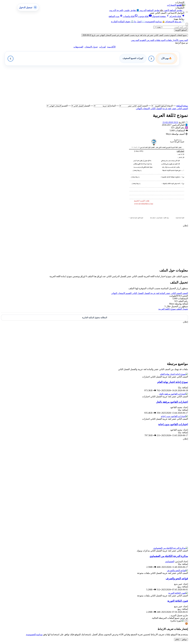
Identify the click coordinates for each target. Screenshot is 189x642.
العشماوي (169, 561)
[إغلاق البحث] (154, 27)
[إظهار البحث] (187, 24)
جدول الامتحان (91, 47)
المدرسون (183, 40)
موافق (184, 639)
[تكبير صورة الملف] (156, 223)
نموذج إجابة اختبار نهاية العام (172, 382)
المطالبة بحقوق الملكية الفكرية (94, 318)
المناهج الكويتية (181, 30)
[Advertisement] (105, 85)
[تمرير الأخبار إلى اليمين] (151, 59)
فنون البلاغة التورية (177, 600)
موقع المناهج (182, 106)
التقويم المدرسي (138, 40)
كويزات (102, 47)
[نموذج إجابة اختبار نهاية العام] (174, 374)
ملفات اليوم (166, 40)
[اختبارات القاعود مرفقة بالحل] (173, 394)
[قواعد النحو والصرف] (177, 570)
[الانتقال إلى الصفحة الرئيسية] (181, 5)
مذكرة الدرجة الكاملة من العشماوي (169, 556)
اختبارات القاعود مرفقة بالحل (172, 401)
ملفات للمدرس (153, 40)
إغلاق (177, 639)
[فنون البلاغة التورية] (178, 593)
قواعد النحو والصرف (177, 578)
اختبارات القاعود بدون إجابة (173, 424)
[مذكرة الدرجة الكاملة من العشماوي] (170, 548)
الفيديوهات (78, 47)
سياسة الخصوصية (34, 634)
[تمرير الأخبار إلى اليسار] (10, 59)
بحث (159, 27)
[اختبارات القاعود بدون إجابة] (174, 416)
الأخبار (175, 40)
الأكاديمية (111, 47)
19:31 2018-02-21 (170, 122)
